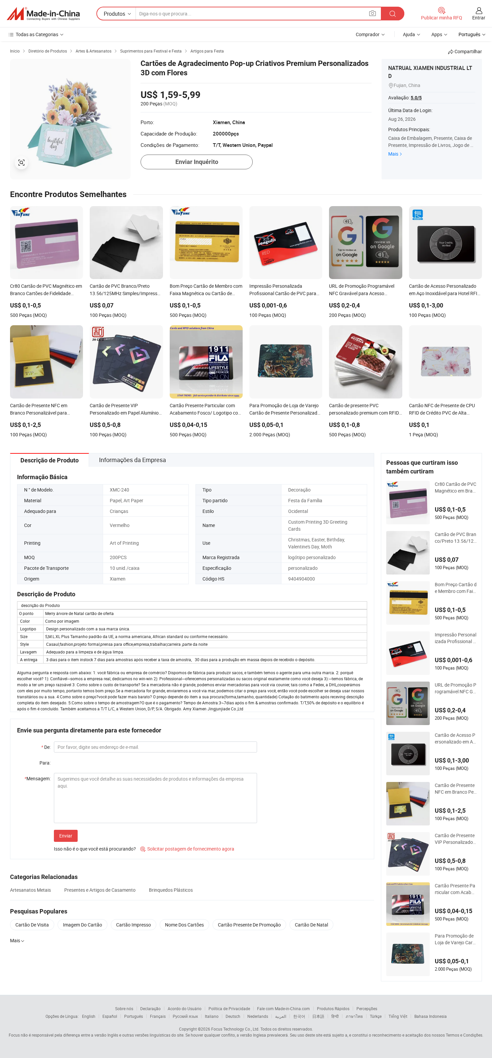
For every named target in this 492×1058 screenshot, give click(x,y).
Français (158, 1016)
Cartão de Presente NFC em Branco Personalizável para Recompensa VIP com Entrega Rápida (455, 788)
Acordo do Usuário (184, 1008)
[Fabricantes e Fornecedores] (43, 14)
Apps (436, 34)
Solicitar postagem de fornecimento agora (187, 849)
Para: (45, 763)
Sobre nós (124, 1008)
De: (46, 747)
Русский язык (185, 1016)
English (88, 1016)
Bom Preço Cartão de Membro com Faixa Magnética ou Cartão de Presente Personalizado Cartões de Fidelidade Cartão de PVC (456, 588)
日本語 (318, 1016)
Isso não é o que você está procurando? (95, 849)
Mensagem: (37, 778)
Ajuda (409, 34)
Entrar (478, 17)
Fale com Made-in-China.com (283, 1008)
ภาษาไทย (354, 1016)
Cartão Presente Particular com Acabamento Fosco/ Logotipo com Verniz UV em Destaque (455, 889)
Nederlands (257, 1016)
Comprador (368, 34)
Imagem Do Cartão (82, 924)
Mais (393, 154)
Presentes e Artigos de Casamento (100, 890)
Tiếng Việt (398, 1016)
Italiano (212, 1016)
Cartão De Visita (32, 924)
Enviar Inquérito (196, 161)
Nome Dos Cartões (184, 924)
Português (133, 1016)
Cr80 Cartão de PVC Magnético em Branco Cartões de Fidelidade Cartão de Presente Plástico (455, 487)
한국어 (299, 1016)
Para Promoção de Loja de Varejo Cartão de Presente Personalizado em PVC (455, 939)
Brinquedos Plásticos (171, 890)
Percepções (366, 1008)
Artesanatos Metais (30, 890)
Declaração (150, 1008)
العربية (280, 1016)
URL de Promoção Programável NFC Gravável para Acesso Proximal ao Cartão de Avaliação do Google (455, 688)
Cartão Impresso (133, 924)
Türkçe (376, 1016)
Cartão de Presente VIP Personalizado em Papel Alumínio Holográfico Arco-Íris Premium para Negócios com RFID (455, 839)
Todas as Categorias (37, 34)
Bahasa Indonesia (430, 1016)
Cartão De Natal (311, 924)
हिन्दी (335, 1016)
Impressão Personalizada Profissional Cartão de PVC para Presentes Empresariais (456, 638)
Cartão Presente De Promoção (249, 924)
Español (109, 1016)
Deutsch (233, 1016)
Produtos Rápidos (333, 1008)
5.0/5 (416, 97)
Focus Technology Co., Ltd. (235, 1029)
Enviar (65, 835)
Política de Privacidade (229, 1008)
